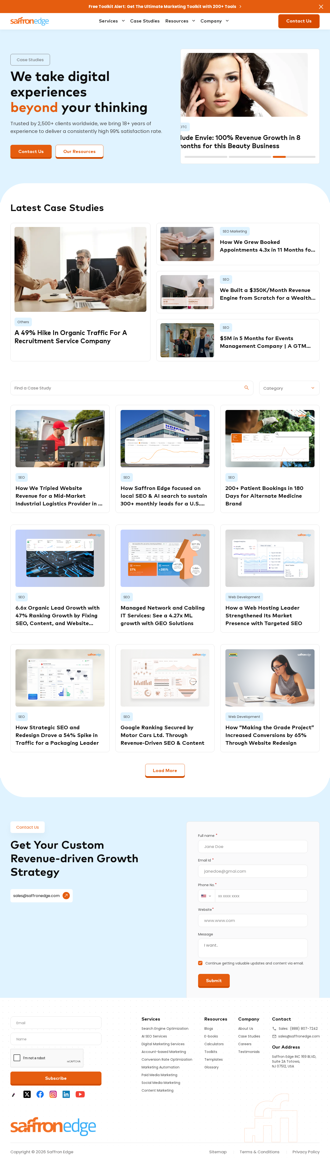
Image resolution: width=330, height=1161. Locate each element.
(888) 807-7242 (304, 1028)
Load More (165, 770)
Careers (244, 1044)
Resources (176, 21)
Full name (207, 835)
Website (206, 909)
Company (211, 21)
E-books (211, 1036)
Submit (214, 980)
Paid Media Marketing (159, 1075)
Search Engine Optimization (165, 1028)
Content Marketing (157, 1090)
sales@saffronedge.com (36, 895)
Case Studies (145, 21)
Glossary (211, 1067)
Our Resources (79, 151)
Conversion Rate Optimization (167, 1059)
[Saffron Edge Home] (29, 21)
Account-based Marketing (164, 1051)
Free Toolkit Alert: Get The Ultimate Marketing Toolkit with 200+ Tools (163, 6)
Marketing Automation (160, 1067)
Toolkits (210, 1051)
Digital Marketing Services (163, 1044)
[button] (206, 157)
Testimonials (249, 1051)
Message (205, 934)
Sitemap (218, 1152)
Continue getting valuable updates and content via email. (254, 963)
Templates (213, 1059)
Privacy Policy (306, 1152)
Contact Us (299, 21)
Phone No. (207, 885)
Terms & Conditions (260, 1152)
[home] (53, 1126)
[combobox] (206, 896)
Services (108, 21)
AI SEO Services (154, 1036)
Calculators (214, 1044)
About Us (245, 1028)
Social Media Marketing (161, 1082)
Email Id (206, 860)
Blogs (208, 1028)
